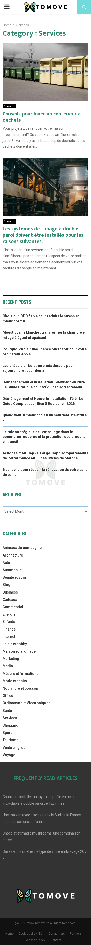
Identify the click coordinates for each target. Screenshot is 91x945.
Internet (9, 637)
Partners (76, 933)
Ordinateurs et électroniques (26, 703)
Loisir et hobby (15, 644)
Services (9, 106)
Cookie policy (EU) (30, 933)
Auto (6, 563)
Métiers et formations (20, 674)
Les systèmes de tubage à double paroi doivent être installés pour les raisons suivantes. (43, 235)
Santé (7, 711)
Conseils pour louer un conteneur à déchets (42, 116)
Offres (8, 696)
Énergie (9, 614)
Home (9, 933)
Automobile (12, 570)
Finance (9, 629)
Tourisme (10, 740)
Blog (6, 585)
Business (10, 592)
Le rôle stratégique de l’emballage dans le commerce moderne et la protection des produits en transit (44, 437)
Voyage (9, 755)
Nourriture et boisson (20, 688)
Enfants (9, 622)
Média (8, 666)
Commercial (13, 607)
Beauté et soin (14, 577)
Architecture (13, 555)
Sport (7, 733)
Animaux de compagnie (22, 548)
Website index (36, 940)
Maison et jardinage (19, 651)
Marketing (11, 659)
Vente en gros (14, 748)
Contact (55, 940)
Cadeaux (10, 600)
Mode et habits (15, 681)
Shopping (10, 725)
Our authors (56, 933)
